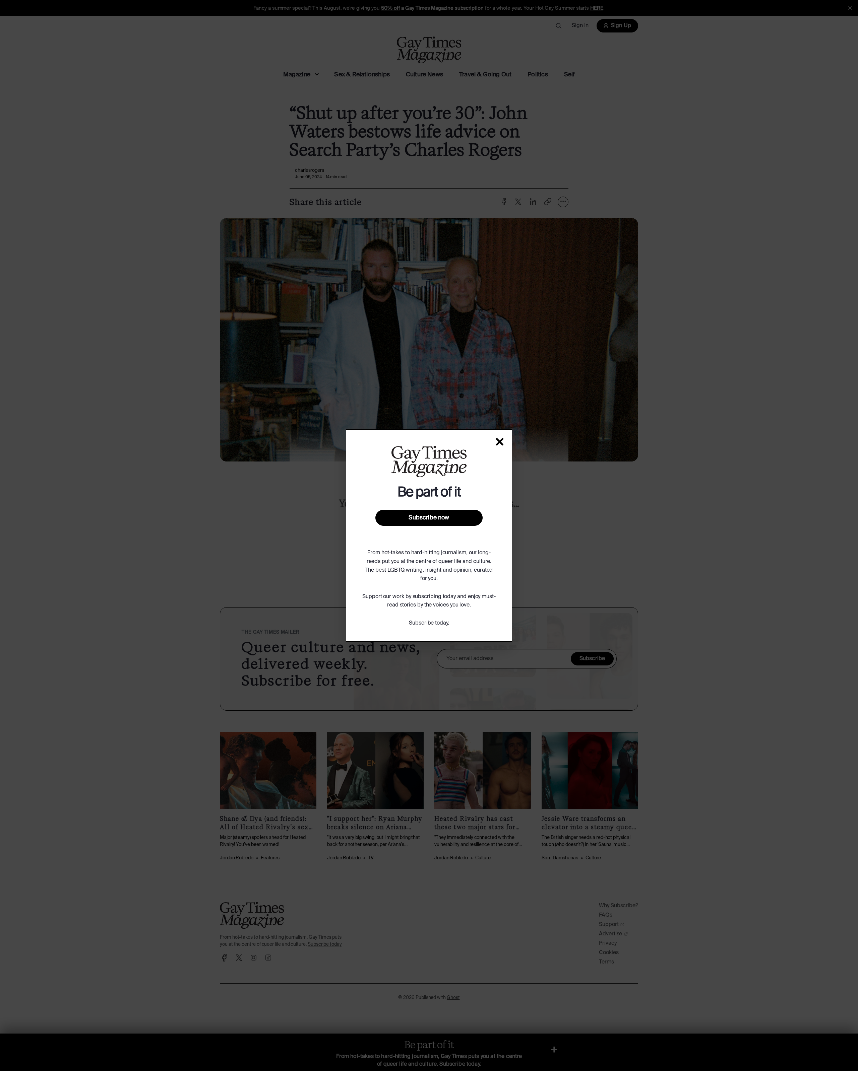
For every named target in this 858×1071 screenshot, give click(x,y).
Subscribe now (429, 518)
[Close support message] (499, 441)
